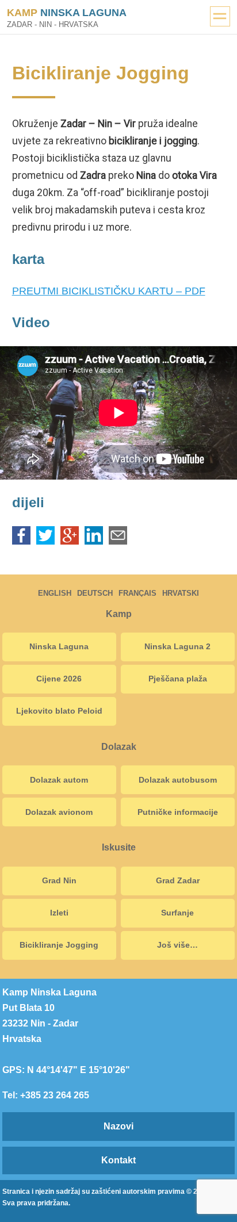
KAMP (67, 12)
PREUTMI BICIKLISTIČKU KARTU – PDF (108, 291)
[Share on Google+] (69, 541)
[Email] (118, 541)
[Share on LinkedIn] (94, 541)
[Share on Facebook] (21, 541)
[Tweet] (45, 541)
